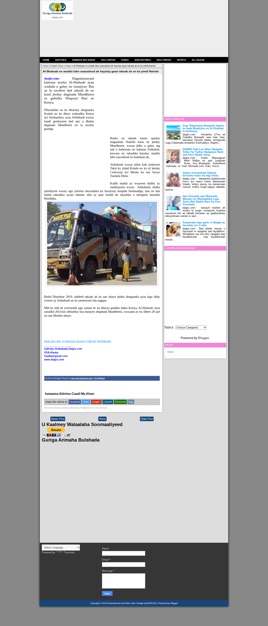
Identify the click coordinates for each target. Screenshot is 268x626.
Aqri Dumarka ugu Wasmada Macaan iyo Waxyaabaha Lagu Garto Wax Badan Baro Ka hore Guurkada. (201, 200)
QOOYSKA (60, 60)
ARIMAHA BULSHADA (83, 60)
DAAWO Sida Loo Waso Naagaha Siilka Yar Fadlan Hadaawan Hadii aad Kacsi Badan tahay (203, 152)
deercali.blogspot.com (82, 378)
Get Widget (99, 378)
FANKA (125, 60)
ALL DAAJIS (198, 60)
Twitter (85, 402)
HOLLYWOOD (108, 60)
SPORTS (181, 60)
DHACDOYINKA (143, 60)
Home (46, 60)
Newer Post (57, 418)
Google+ (96, 402)
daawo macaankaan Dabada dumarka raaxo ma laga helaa (200, 174)
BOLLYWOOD (164, 60)
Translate (69, 552)
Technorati (120, 402)
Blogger (203, 338)
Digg (130, 402)
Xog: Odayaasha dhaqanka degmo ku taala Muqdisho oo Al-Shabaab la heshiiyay (203, 128)
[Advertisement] (152, 28)
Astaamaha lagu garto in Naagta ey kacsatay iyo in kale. (204, 224)
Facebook (74, 402)
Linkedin (107, 402)
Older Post (147, 418)
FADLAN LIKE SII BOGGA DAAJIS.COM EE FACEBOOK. (78, 341)
